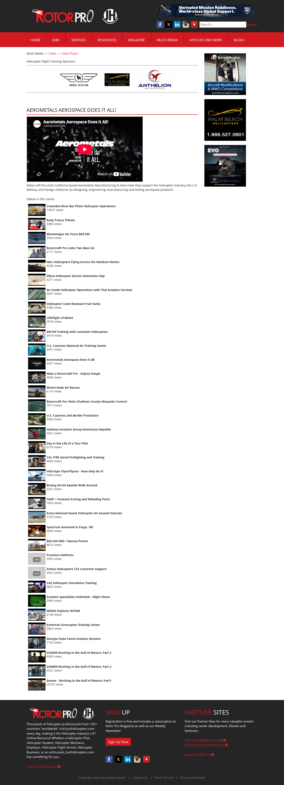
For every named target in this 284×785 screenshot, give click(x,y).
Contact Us (140, 778)
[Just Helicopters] (74, 16)
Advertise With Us (198, 755)
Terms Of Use (164, 778)
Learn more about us (42, 766)
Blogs (239, 40)
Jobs (55, 40)
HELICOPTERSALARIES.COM (205, 745)
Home (35, 40)
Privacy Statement (192, 778)
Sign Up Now (118, 742)
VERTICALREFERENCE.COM (204, 740)
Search (252, 24)
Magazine (136, 40)
